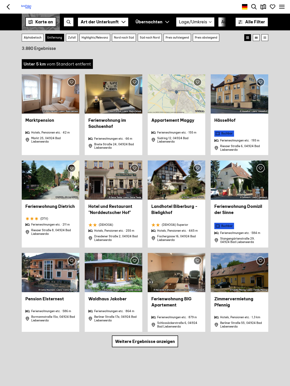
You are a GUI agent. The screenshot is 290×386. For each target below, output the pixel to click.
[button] (251, 22)
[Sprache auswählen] (244, 7)
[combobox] (68, 22)
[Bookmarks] (272, 7)
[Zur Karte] (263, 7)
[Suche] (254, 7)
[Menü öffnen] (281, 7)
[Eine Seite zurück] (8, 7)
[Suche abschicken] (68, 22)
